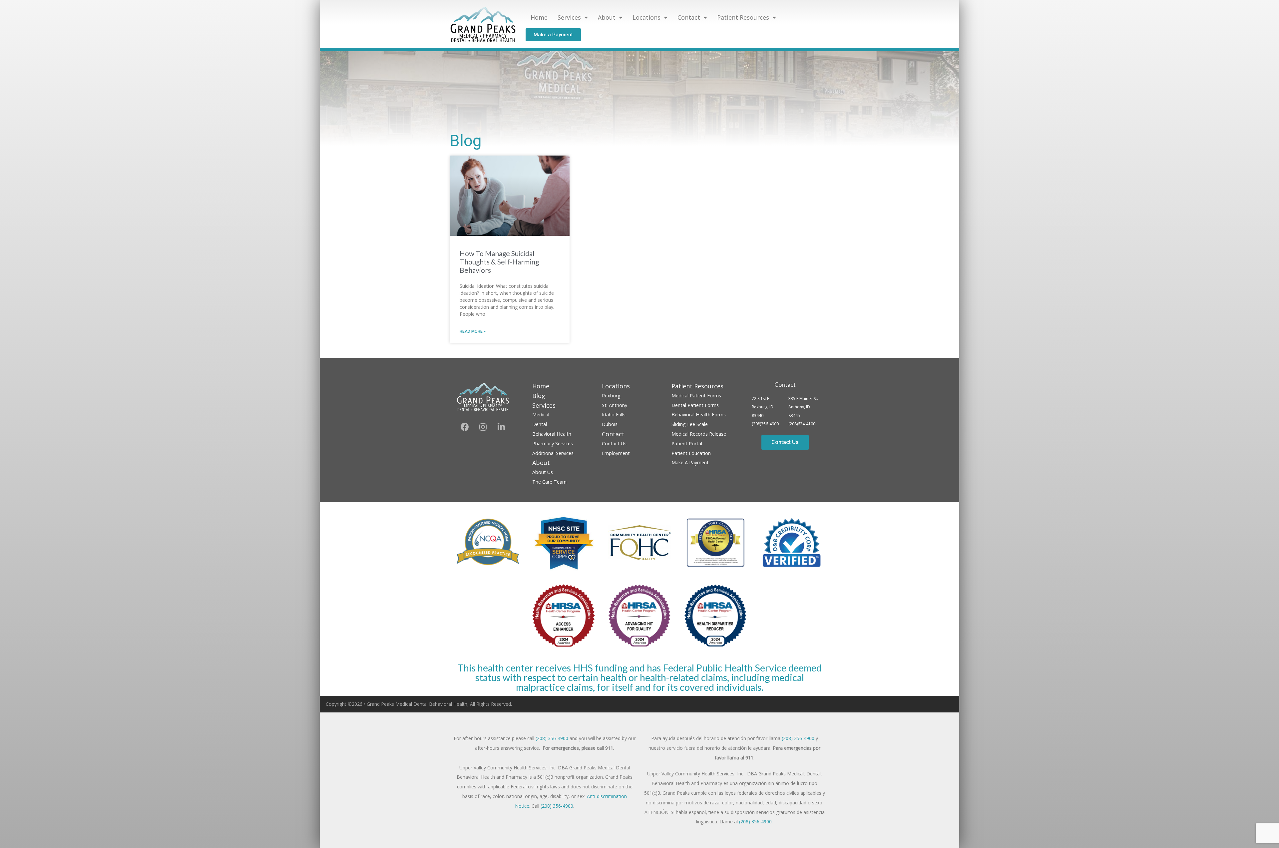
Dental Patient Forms (695, 405)
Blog (538, 396)
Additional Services (553, 453)
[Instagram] (483, 426)
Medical (540, 414)
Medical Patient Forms (696, 395)
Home (539, 17)
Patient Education (691, 453)
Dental (539, 424)
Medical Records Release (698, 434)
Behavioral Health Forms (698, 414)
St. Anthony (614, 405)
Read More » (473, 331)
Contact (785, 384)
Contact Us (614, 443)
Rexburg (611, 395)
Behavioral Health (551, 434)
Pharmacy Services (552, 443)
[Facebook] (464, 426)
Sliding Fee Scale (689, 424)
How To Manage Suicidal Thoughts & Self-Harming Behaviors (499, 261)
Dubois (610, 424)
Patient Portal (686, 443)
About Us (542, 472)
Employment (616, 453)
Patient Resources (743, 17)
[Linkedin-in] (501, 426)
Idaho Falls (614, 414)
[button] (553, 34)
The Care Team (549, 482)
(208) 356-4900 (552, 738)
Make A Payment (690, 462)
